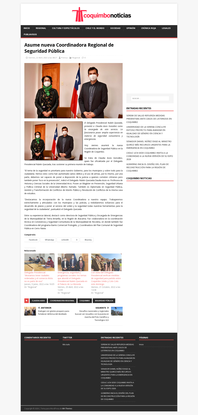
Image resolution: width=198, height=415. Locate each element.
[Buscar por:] (150, 98)
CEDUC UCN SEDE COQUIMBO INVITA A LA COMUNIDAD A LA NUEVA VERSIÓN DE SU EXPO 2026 (149, 156)
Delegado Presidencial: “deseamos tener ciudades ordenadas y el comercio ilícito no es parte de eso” (38, 277)
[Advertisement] (150, 68)
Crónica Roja (148, 28)
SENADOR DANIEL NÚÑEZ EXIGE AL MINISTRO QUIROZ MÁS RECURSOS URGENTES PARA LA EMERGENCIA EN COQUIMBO (148, 144)
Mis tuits (66, 344)
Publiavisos (30, 34)
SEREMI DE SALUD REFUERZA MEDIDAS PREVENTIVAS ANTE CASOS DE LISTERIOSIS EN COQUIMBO (149, 118)
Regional (41, 28)
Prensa (64, 57)
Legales (166, 28)
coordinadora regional (62, 300)
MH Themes (67, 408)
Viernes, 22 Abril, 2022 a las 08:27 (42, 57)
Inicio (27, 28)
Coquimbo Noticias (139, 178)
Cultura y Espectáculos (66, 28)
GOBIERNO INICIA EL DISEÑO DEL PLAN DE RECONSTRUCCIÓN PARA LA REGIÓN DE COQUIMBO (147, 167)
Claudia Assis (38, 300)
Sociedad (115, 28)
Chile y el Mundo (95, 28)
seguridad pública (104, 300)
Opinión (130, 28)
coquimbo (85, 300)
